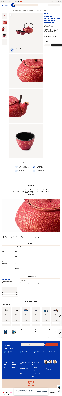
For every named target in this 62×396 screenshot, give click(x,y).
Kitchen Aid (14, 364)
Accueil (5, 369)
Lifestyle (5, 367)
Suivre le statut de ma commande (35, 370)
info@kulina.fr (47, 368)
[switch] (59, 391)
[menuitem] (3, 8)
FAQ (32, 364)
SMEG (13, 362)
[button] (6, 322)
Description (4, 394)
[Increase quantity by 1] (49, 45)
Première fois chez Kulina (36, 362)
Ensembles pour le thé (19, 246)
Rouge (16, 256)
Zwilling (13, 367)
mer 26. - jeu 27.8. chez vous (49, 36)
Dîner (4, 360)
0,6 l (15, 261)
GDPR (21, 370)
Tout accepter (42, 391)
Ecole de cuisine (34, 367)
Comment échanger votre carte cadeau (36, 374)
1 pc (15, 263)
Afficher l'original (23, 281)
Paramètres (10, 394)
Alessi (13, 360)
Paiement (22, 365)
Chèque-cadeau (23, 373)
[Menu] (60, 385)
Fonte (16, 258)
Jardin (5, 364)
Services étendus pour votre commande (25, 363)
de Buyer (13, 369)
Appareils (5, 362)
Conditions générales (24, 368)
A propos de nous (35, 376)
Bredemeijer (17, 268)
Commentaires (22, 360)
